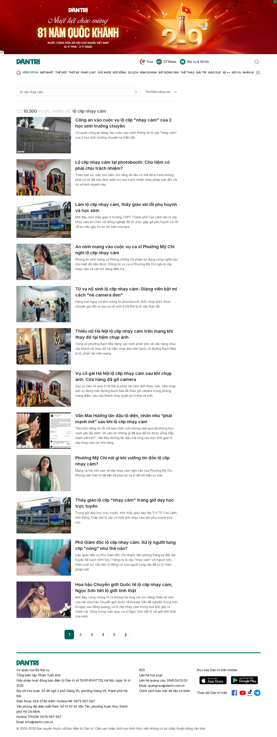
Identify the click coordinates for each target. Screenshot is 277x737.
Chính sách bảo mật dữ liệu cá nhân (164, 691)
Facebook (234, 693)
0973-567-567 (84, 701)
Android (244, 680)
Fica (150, 61)
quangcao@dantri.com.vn (166, 685)
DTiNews (170, 61)
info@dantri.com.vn (39, 722)
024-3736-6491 (44, 701)
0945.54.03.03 (177, 680)
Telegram (257, 693)
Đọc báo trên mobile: (217, 670)
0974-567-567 (50, 717)
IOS (213, 680)
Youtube (242, 693)
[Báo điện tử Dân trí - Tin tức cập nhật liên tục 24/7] (28, 62)
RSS (142, 670)
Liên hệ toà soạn (151, 675)
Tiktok (250, 693)
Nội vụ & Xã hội (198, 61)
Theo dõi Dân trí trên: (212, 693)
